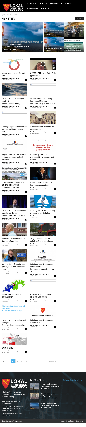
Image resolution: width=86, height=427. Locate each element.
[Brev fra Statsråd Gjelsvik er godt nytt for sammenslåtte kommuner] (14, 255)
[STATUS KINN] (14, 339)
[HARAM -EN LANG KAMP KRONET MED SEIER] (43, 285)
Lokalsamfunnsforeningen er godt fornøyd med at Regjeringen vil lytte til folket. (14, 213)
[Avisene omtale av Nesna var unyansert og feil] (43, 117)
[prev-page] (3, 361)
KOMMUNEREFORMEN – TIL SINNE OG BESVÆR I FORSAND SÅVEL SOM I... (13, 185)
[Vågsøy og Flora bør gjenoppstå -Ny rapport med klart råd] (43, 145)
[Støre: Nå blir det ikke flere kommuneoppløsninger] (43, 173)
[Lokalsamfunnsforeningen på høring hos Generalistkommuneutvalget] (14, 311)
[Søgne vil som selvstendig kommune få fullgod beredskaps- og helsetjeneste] (43, 89)
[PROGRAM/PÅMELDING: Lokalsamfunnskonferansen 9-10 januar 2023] (34, 406)
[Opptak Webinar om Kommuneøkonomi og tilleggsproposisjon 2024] (74, 44)
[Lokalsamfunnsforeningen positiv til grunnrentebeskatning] (14, 89)
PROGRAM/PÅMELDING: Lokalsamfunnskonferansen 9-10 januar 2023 (50, 405)
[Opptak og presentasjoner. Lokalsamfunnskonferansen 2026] (22, 40)
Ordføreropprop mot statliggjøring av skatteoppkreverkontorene (50, 396)
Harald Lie (7, 49)
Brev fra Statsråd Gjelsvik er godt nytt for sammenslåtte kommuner (13, 266)
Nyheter (9, 15)
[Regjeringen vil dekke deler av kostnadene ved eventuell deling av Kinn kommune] (14, 145)
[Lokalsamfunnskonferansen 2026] (54, 29)
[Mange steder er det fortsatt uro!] (14, 64)
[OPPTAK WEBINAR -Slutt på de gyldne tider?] (43, 64)
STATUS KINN (7, 348)
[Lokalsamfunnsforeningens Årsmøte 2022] (43, 311)
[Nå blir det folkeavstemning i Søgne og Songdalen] (14, 229)
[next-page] (31, 361)
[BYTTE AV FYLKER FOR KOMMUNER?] (14, 285)
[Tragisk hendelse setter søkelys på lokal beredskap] (43, 229)
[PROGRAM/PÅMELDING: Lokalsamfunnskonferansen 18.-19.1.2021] (34, 386)
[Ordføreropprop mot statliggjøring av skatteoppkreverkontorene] (34, 396)
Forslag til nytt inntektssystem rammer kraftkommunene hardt (14, 129)
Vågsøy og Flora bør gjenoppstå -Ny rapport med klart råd (42, 157)
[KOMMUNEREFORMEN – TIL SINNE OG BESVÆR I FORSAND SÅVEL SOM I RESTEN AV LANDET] (14, 173)
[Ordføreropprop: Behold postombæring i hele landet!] (74, 29)
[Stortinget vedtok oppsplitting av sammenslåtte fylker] (43, 201)
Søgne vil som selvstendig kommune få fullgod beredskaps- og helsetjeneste (42, 101)
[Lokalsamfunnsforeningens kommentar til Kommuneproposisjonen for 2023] (43, 255)
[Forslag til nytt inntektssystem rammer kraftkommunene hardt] (14, 117)
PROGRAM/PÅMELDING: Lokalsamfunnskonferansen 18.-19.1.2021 (50, 386)
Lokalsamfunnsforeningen (10, 78)
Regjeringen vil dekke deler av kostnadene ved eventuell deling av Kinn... (14, 157)
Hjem (3, 15)
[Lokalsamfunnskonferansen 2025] (54, 44)
